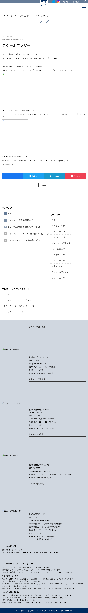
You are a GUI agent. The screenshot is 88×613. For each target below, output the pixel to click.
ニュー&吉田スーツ (37, 483)
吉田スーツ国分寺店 (37, 327)
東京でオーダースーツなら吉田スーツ (41, 611)
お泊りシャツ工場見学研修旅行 (20, 220)
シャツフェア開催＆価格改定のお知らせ (24, 227)
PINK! (10, 213)
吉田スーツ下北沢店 (37, 379)
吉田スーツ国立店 (36, 434)
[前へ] (36, 185)
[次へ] (51, 185)
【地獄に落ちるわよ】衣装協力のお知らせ (25, 240)
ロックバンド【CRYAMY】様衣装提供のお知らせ (28, 233)
